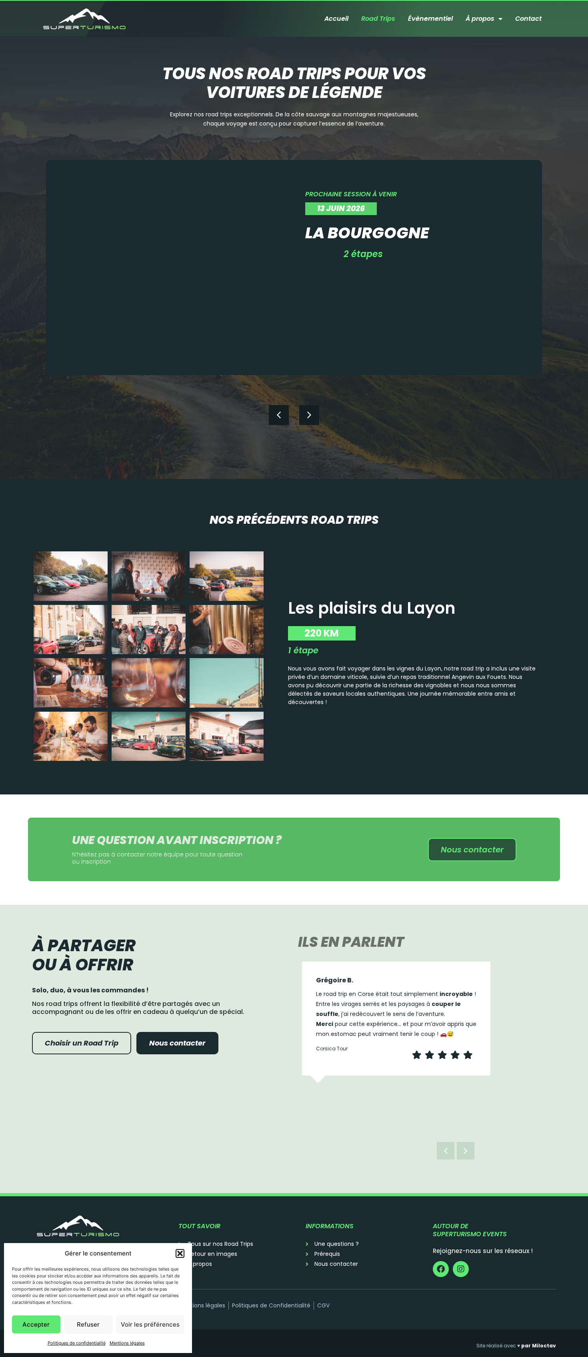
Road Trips (378, 18)
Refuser (88, 1324)
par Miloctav (538, 1345)
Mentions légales (127, 1343)
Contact (528, 18)
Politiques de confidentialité (77, 1343)
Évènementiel (430, 18)
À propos (480, 18)
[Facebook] (441, 1269)
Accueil (336, 18)
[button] (180, 1253)
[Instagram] (461, 1269)
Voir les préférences (150, 1324)
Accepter (36, 1324)
